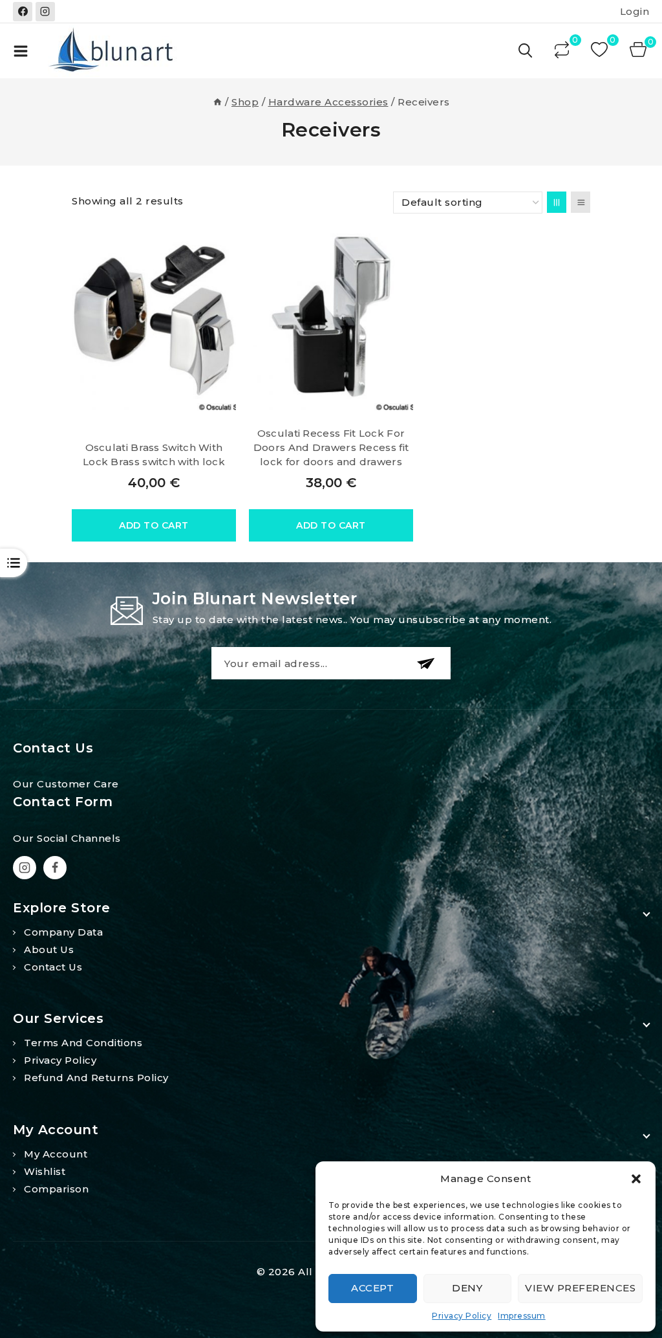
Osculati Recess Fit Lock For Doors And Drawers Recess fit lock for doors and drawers (331, 447)
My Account (55, 1154)
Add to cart (154, 525)
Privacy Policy (461, 1316)
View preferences (580, 1288)
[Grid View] (556, 202)
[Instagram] (45, 11)
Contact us (53, 967)
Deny (467, 1288)
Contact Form (62, 801)
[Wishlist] (600, 51)
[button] (636, 1178)
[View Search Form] (526, 51)
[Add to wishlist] (222, 246)
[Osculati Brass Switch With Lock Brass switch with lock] (154, 319)
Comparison (56, 1189)
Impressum (522, 1316)
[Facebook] (22, 11)
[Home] (217, 102)
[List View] (580, 202)
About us (49, 949)
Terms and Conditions (83, 1042)
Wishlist (44, 1171)
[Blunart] (112, 51)
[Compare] (563, 51)
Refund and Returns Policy (96, 1077)
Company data (63, 932)
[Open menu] (20, 51)
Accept (372, 1288)
